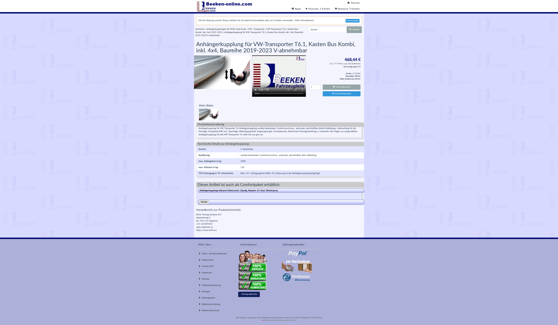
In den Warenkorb (342, 87)
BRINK (358, 79)
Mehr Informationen (304, 20)
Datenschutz (207, 260)
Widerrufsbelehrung (211, 285)
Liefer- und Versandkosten (214, 254)
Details (204, 202)
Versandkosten (354, 64)
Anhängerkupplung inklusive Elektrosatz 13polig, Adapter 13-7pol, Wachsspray (239, 190)
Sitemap (205, 279)
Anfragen (205, 292)
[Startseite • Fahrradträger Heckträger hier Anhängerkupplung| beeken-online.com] (225, 6)
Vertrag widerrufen (249, 294)
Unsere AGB (207, 266)
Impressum (206, 273)
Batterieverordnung (210, 304)
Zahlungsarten (208, 298)
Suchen (355, 30)
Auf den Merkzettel (342, 94)
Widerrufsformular (210, 310)
